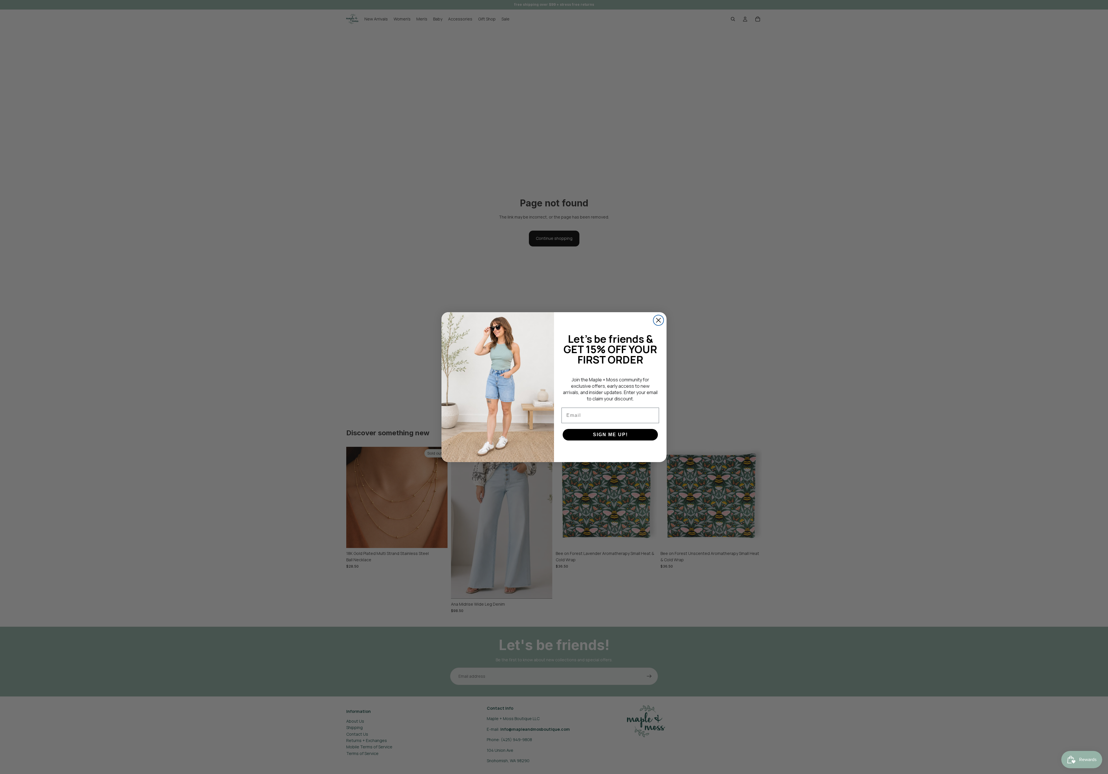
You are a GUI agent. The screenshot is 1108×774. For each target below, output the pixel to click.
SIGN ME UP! (610, 434)
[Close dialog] (658, 320)
